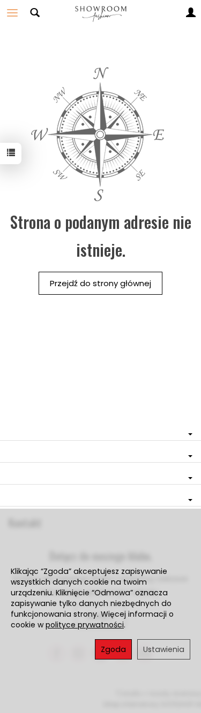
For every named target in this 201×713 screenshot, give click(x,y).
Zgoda (113, 649)
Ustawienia (163, 649)
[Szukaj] (35, 13)
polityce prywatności (85, 624)
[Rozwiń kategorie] (12, 13)
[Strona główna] (100, 13)
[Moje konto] (191, 13)
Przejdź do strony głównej (100, 283)
